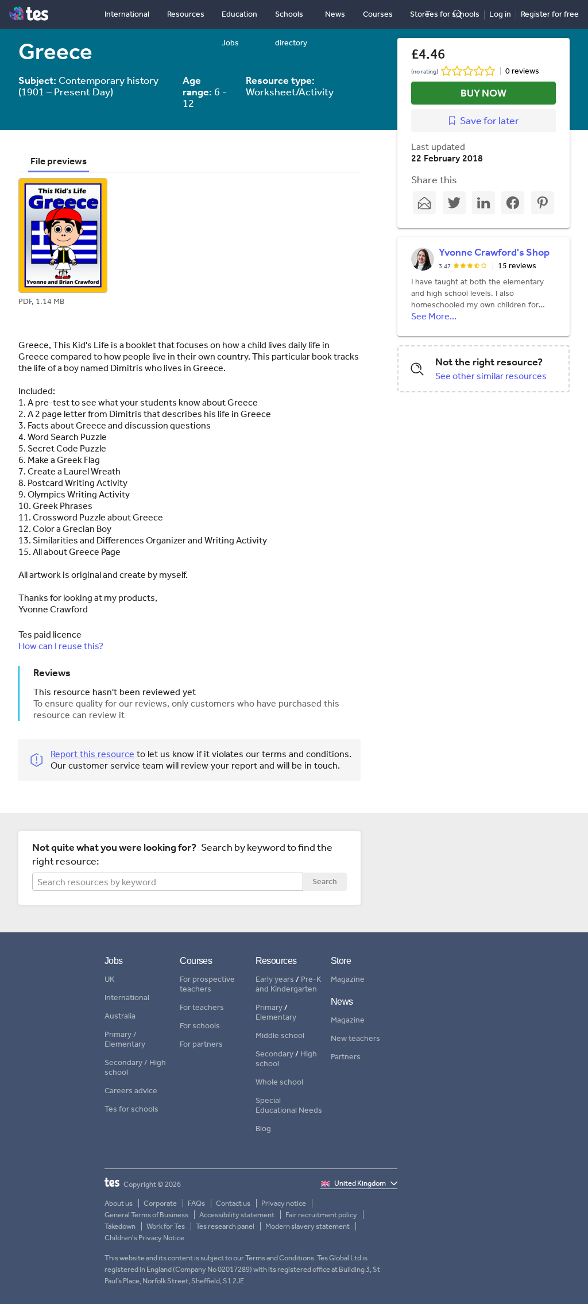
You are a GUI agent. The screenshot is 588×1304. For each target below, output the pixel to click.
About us (119, 1203)
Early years (275, 979)
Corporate (160, 1203)
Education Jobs (239, 28)
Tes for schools (452, 14)
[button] (62, 245)
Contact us (233, 1203)
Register (550, 14)
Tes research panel (225, 1226)
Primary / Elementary (125, 1039)
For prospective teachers (207, 984)
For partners (201, 1044)
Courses (378, 14)
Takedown (120, 1226)
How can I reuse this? (60, 646)
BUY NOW (483, 93)
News (335, 14)
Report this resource (92, 754)
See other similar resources (491, 376)
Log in (500, 14)
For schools (200, 1026)
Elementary (276, 1017)
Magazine (348, 979)
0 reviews (522, 71)
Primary (269, 1007)
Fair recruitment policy (321, 1214)
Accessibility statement (236, 1214)
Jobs (114, 961)
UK (109, 979)
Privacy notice (283, 1203)
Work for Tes (165, 1226)
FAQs (196, 1203)
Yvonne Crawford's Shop (494, 252)
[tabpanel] (189, 245)
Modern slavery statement (307, 1226)
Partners (346, 1057)
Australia (120, 1016)
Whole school (279, 1082)
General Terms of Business (146, 1214)
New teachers (355, 1038)
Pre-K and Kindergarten (288, 984)
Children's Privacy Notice (144, 1237)
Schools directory (291, 28)
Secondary (274, 1054)
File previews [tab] (58, 161)
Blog (263, 1128)
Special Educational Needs (289, 1105)
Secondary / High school (135, 1067)
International (127, 14)
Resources (185, 14)
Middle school (280, 1035)
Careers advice (131, 1090)
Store (420, 14)
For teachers (202, 1007)
